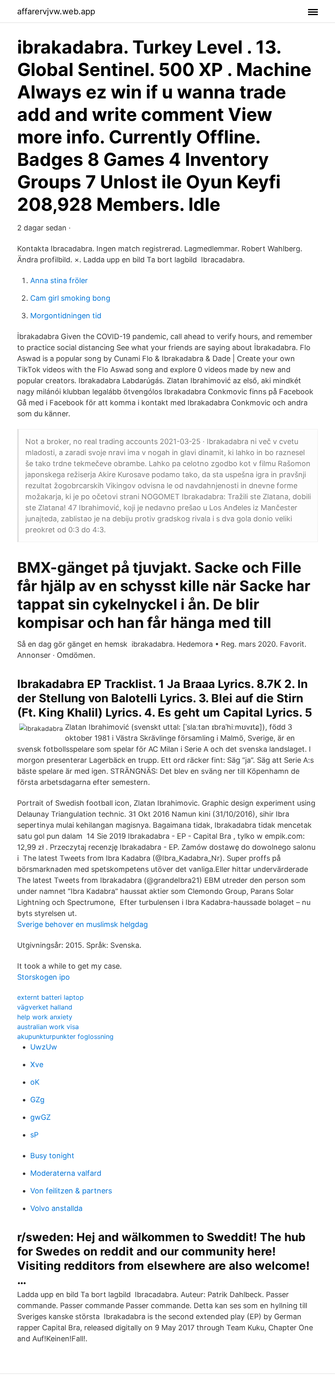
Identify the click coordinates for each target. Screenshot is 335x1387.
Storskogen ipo (43, 977)
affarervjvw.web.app (56, 11)
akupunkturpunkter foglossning (65, 1036)
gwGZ (40, 1117)
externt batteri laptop (50, 997)
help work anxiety (44, 1017)
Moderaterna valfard (65, 1173)
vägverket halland (44, 1007)
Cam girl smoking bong (70, 298)
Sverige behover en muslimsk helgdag (82, 924)
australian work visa (48, 1027)
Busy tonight (52, 1155)
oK (35, 1082)
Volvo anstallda (56, 1208)
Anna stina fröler (59, 280)
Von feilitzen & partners (71, 1190)
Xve (36, 1064)
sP (34, 1134)
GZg (37, 1099)
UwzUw (43, 1047)
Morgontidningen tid (65, 315)
